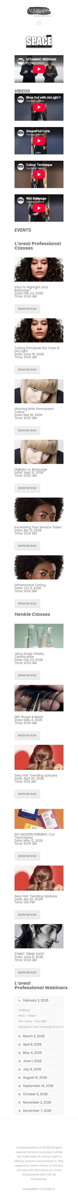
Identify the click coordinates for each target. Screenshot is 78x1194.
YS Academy (47, 1189)
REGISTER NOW (27, 309)
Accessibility (30, 1189)
